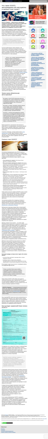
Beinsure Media (16, 291)
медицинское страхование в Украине (10, 205)
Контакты (3, 428)
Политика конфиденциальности (7, 431)
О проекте (3, 429)
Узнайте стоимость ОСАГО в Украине (8, 432)
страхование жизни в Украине (8, 230)
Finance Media (44, 418)
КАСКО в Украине (23, 72)
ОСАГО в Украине (17, 1)
